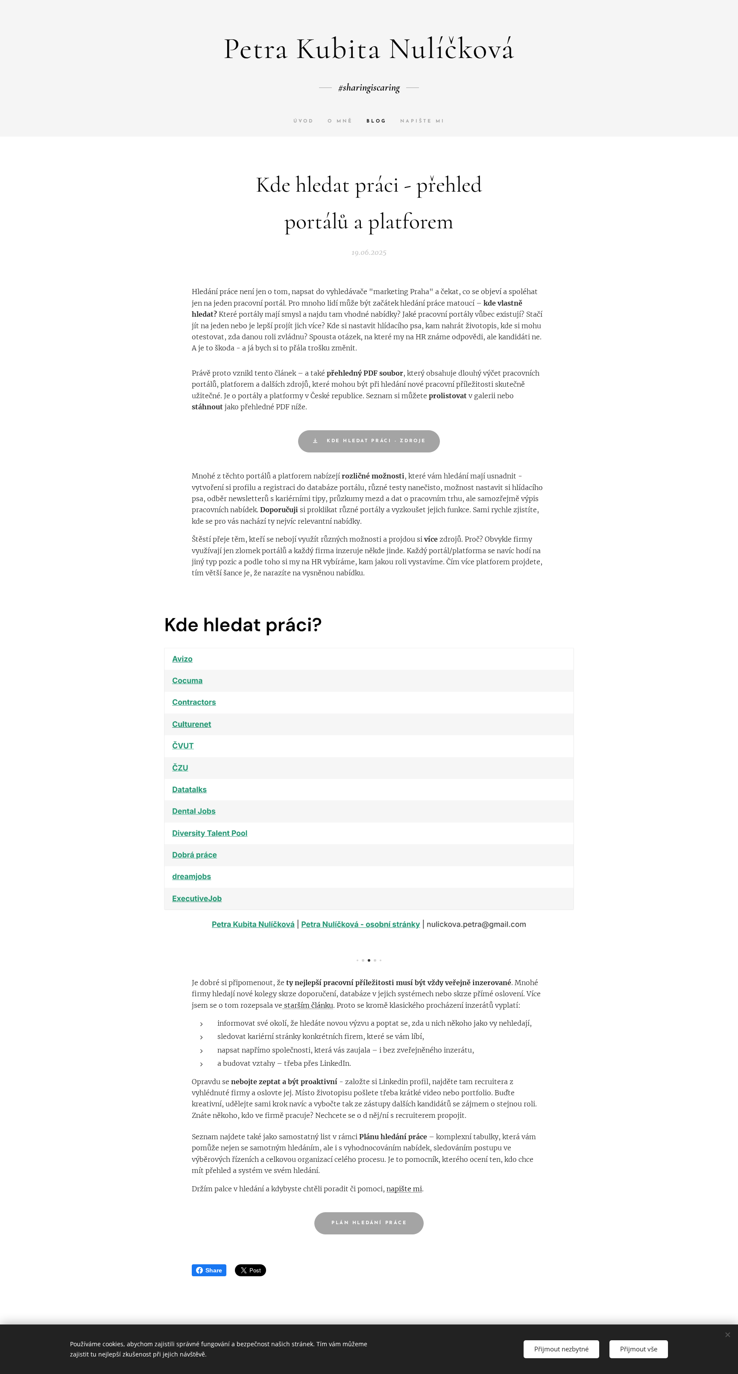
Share (213, 1270)
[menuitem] (307, 121)
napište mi (404, 1188)
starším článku (307, 1005)
